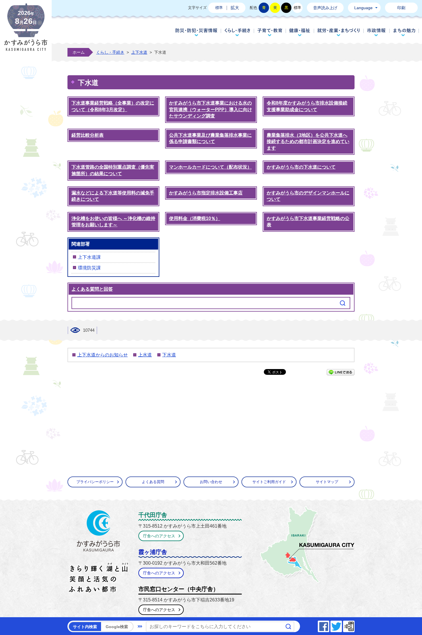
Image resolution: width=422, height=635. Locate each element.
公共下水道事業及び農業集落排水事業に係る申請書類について (210, 138)
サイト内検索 (85, 626)
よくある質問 (153, 482)
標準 (219, 7)
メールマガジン (354, 624)
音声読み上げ (325, 7)
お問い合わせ (211, 482)
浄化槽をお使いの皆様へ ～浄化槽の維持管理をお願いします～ (113, 221)
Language (363, 7)
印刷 (401, 7)
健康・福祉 (300, 32)
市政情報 (376, 32)
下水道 (169, 354)
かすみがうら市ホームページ (26, 31)
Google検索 (117, 626)
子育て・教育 (270, 32)
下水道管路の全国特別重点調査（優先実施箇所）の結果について (112, 170)
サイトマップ (327, 482)
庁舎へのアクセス (159, 536)
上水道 (145, 354)
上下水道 (139, 52)
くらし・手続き (237, 32)
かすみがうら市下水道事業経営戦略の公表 (308, 221)
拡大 (235, 7)
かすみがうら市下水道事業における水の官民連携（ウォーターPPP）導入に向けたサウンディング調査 (210, 109)
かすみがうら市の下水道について (301, 167)
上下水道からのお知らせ (102, 354)
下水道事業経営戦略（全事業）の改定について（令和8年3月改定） (112, 106)
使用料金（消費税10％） (194, 218)
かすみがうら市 (98, 552)
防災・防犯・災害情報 (196, 32)
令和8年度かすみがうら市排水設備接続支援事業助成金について (307, 106)
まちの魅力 (404, 32)
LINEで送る (341, 372)
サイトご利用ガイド (269, 482)
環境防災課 (89, 267)
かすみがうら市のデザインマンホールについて (308, 196)
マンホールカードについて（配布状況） (210, 167)
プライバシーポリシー (95, 482)
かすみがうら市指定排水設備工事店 (206, 192)
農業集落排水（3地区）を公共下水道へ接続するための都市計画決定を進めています (308, 141)
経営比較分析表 (87, 135)
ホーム (79, 52)
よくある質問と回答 (92, 289)
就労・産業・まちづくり (338, 32)
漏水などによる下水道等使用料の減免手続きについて (112, 196)
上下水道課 (89, 257)
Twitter (341, 624)
